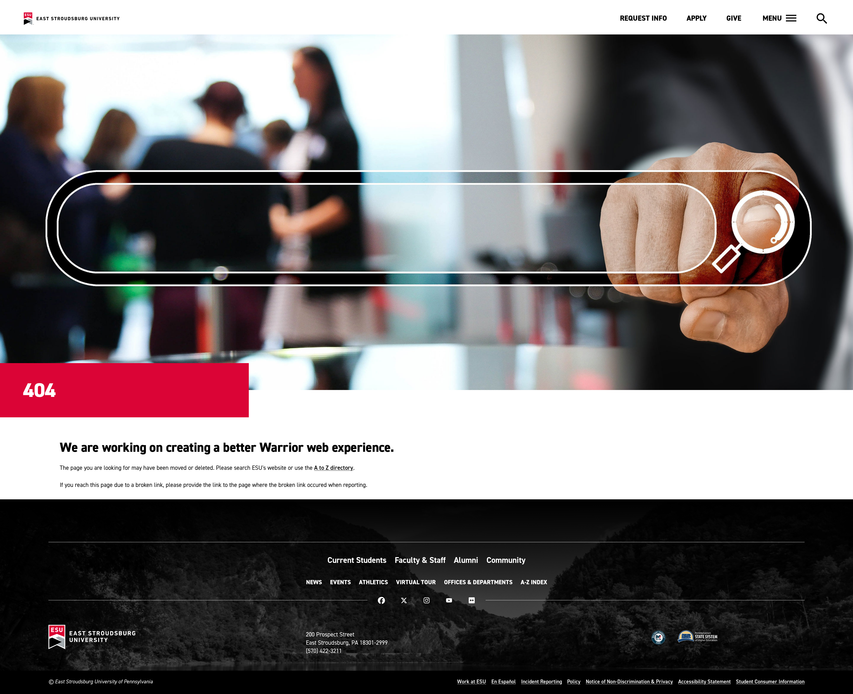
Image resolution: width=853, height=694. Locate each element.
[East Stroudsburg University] (71, 19)
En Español (503, 681)
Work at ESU (471, 681)
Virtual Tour (416, 582)
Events (340, 582)
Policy (573, 681)
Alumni (466, 560)
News (314, 582)
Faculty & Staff (420, 560)
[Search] (822, 19)
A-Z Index (534, 582)
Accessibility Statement (704, 681)
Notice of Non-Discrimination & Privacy (629, 681)
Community (506, 560)
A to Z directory (333, 467)
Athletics (373, 582)
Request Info (643, 18)
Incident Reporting (541, 681)
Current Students (357, 560)
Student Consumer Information (770, 681)
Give (733, 18)
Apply (697, 18)
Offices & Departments (478, 582)
